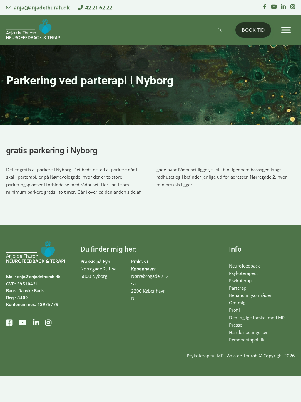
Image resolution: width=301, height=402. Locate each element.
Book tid (253, 29)
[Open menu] (286, 30)
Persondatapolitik (247, 340)
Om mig (237, 302)
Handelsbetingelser (248, 332)
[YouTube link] (274, 7)
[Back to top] (280, 384)
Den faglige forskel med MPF (258, 317)
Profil (234, 310)
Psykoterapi (241, 280)
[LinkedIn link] (283, 7)
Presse (235, 325)
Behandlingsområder (250, 295)
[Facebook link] (264, 7)
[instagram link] (48, 323)
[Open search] (220, 30)
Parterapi (238, 288)
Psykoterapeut (243, 273)
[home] (33, 30)
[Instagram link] (292, 7)
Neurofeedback (244, 266)
